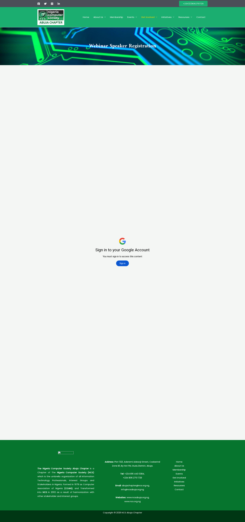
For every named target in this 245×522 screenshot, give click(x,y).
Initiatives (166, 17)
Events (130, 17)
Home (86, 17)
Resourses (184, 17)
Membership (116, 17)
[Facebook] (38, 3)
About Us (98, 17)
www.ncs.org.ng (132, 501)
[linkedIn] (58, 3)
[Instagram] (52, 3)
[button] (193, 4)
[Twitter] (45, 3)
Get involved (148, 17)
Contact (200, 17)
